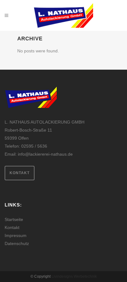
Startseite (14, 219)
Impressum (16, 235)
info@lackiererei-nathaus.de (45, 154)
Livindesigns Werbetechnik (74, 276)
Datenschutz (17, 243)
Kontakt (20, 173)
